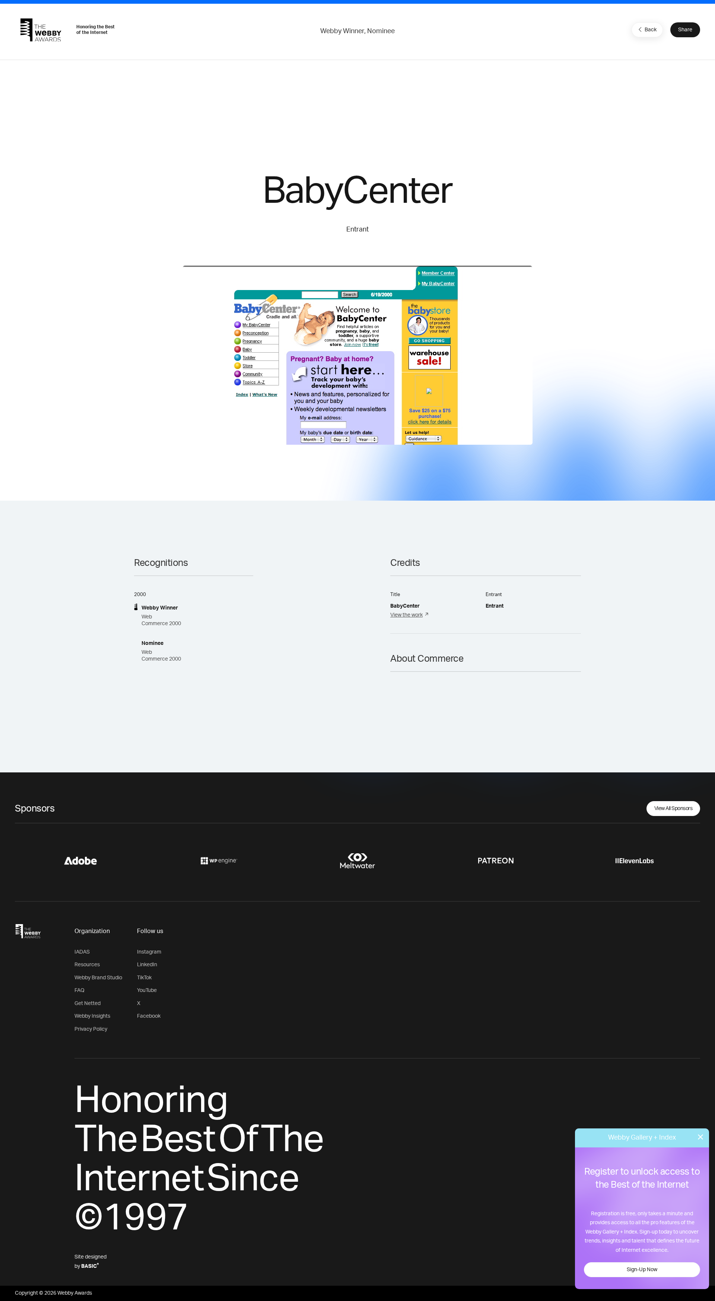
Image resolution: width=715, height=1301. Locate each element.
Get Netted (87, 1003)
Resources (87, 964)
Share (685, 29)
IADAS (82, 952)
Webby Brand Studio (98, 977)
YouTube (147, 990)
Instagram (149, 952)
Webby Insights (92, 1016)
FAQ (79, 990)
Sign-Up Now (642, 1269)
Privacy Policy (90, 1029)
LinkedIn (147, 964)
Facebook (149, 1016)
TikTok (144, 977)
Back (651, 29)
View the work (406, 615)
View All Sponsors (673, 808)
